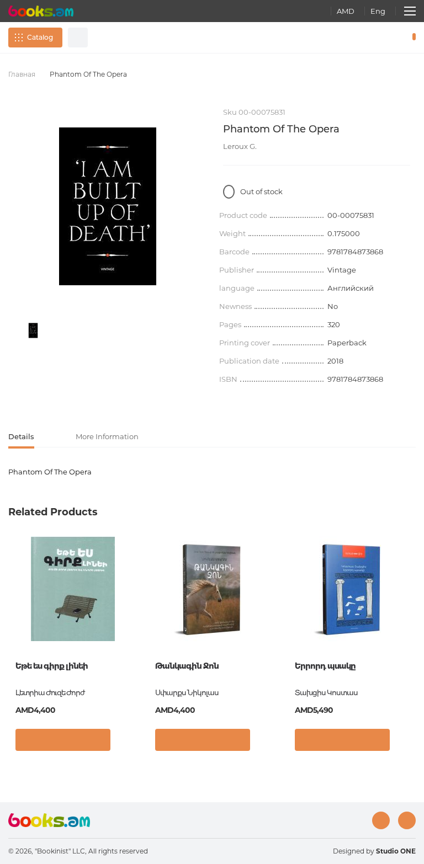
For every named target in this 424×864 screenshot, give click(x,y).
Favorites (385, 37)
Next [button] (410, 617)
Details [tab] (21, 436)
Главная (21, 74)
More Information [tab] (107, 436)
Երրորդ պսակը (325, 666)
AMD (345, 11)
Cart (411, 37)
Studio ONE (396, 851)
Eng (377, 11)
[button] (125, 742)
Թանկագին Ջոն (187, 666)
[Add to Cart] (62, 740)
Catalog (40, 37)
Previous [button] (14, 617)
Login (366, 37)
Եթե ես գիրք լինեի (51, 666)
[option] (33, 330)
